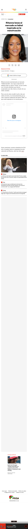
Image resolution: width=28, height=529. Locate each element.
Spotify (20, 479)
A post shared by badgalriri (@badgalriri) (14, 136)
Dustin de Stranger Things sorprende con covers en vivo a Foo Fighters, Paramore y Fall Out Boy (14, 467)
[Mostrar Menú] (2, 10)
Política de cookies (22, 491)
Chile (2, 14)
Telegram (18, 65)
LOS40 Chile (14, 9)
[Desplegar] (14, 521)
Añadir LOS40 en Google (15, 75)
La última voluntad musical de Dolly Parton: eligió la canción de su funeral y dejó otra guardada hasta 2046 (14, 177)
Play (26, 526)
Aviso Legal (4, 491)
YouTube (11, 479)
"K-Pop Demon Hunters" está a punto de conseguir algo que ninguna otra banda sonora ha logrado (14, 192)
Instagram (8, 479)
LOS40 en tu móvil (20, 492)
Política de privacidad (12, 491)
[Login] (26, 9)
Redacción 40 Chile (5, 69)
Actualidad (10, 19)
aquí (22, 151)
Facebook (9, 65)
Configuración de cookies (9, 492)
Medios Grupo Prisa (14, 501)
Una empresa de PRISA (14, 497)
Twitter (12, 65)
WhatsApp (15, 65)
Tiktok (5, 479)
